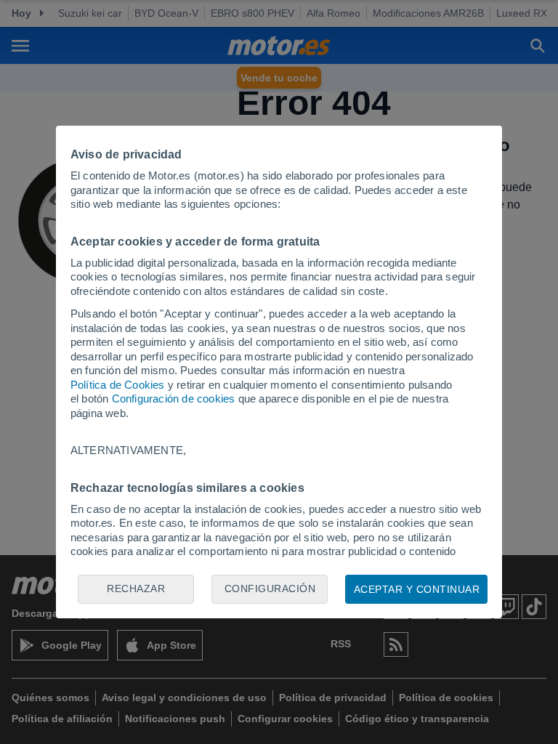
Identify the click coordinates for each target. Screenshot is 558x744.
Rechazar (136, 588)
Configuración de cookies (173, 398)
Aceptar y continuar (417, 589)
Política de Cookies (117, 385)
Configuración (270, 588)
